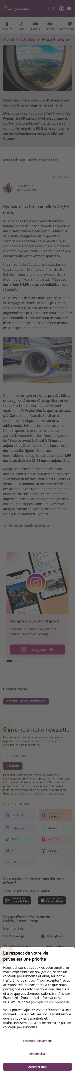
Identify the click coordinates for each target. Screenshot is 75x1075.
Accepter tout (37, 1067)
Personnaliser (37, 1054)
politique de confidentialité (50, 1002)
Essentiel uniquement (37, 1041)
